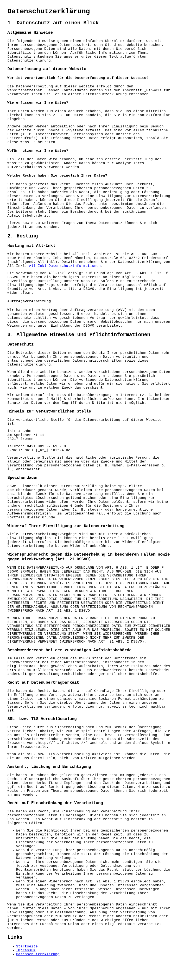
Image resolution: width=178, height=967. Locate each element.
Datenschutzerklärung (37, 954)
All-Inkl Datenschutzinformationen (65, 266)
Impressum (26, 950)
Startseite (27, 947)
